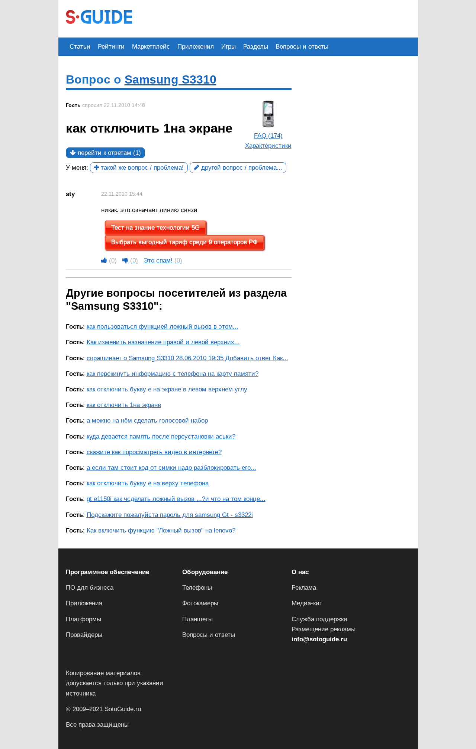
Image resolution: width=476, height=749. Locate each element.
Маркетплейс (151, 46)
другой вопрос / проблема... (240, 167)
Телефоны (197, 587)
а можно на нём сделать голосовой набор (147, 420)
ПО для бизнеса (89, 587)
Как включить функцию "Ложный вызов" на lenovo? (161, 530)
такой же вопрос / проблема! (141, 167)
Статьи (80, 46)
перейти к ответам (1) (108, 152)
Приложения (195, 46)
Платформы (83, 619)
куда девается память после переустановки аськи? (161, 436)
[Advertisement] (274, 18)
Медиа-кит (307, 603)
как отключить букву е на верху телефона (148, 483)
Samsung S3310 (170, 79)
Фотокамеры (200, 603)
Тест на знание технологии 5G (155, 227)
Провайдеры (84, 634)
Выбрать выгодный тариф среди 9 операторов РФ (184, 242)
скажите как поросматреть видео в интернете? (154, 452)
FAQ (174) (268, 135)
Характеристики (268, 145)
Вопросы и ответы (302, 46)
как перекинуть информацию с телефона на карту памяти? (172, 373)
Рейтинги (111, 46)
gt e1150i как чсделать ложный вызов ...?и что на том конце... (176, 498)
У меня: (77, 167)
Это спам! (163, 260)
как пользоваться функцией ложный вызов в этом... (162, 326)
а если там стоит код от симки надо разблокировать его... (171, 467)
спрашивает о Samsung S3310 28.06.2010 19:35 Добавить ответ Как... (187, 358)
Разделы (255, 46)
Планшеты (197, 619)
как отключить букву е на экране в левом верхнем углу (167, 389)
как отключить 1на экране (124, 404)
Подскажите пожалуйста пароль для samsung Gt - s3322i (170, 514)
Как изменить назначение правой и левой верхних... (163, 342)
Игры (228, 46)
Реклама (304, 587)
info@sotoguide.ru (319, 639)
